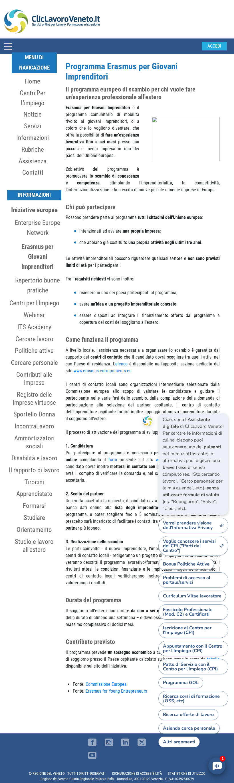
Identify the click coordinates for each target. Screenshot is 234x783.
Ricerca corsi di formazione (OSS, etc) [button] (191, 698)
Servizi (32, 126)
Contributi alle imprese (34, 379)
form (112, 459)
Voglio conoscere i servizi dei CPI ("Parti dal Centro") (189, 546)
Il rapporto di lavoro (34, 470)
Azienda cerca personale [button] (189, 728)
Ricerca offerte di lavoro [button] (188, 714)
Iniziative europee (34, 210)
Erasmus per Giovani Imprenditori (37, 257)
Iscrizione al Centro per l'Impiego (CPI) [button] (187, 630)
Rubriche (32, 149)
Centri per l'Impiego (34, 303)
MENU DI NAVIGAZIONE (34, 62)
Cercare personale (34, 363)
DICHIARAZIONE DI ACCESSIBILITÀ (137, 773)
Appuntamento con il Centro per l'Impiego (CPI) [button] (192, 648)
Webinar (34, 315)
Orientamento (34, 530)
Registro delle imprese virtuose (34, 398)
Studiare (34, 518)
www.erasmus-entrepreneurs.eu (103, 370)
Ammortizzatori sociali (34, 442)
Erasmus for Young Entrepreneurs (116, 691)
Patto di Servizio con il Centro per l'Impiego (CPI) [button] (190, 666)
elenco (121, 364)
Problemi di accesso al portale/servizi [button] (186, 580)
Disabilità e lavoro (34, 458)
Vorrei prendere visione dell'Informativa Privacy (188, 525)
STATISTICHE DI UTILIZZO (186, 773)
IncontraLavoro (34, 426)
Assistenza (33, 161)
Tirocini (34, 482)
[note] (193, 464)
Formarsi (34, 506)
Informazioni (32, 138)
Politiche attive (34, 351)
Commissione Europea (106, 684)
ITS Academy (34, 327)
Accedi (214, 46)
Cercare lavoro (34, 339)
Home (32, 81)
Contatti (32, 172)
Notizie (32, 114)
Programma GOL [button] (181, 683)
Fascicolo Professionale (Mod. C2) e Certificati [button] (188, 612)
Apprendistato (34, 494)
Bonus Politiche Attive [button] (186, 564)
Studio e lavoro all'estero (34, 546)
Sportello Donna (34, 414)
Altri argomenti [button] (179, 742)
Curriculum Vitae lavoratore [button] (192, 596)
